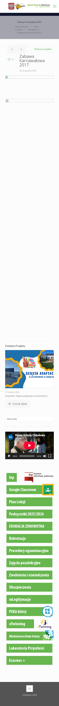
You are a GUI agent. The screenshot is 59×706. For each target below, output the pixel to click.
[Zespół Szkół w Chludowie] (29, 6)
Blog (36, 27)
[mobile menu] (54, 6)
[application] (29, 445)
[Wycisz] (44, 456)
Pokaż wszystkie (43, 49)
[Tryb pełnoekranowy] (49, 456)
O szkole (18, 30)
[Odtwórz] (9, 456)
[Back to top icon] (29, 688)
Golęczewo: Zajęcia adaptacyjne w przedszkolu (26, 395)
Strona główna (21, 27)
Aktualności (33, 30)
